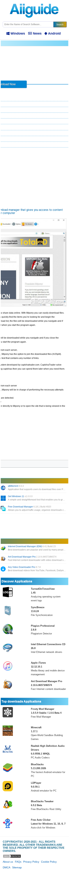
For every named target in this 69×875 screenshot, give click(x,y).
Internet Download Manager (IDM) (32, 546)
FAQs (18, 861)
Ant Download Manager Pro (32, 556)
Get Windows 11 (20, 496)
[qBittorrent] (3, 488)
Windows (17, 33)
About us (8, 861)
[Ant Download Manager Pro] (3, 559)
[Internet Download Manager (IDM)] (3, 549)
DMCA (6, 867)
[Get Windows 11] (3, 499)
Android (54, 33)
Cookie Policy (49, 861)
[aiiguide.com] (34, 1)
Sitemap (17, 867)
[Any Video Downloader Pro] (3, 569)
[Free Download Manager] (3, 509)
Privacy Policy (31, 861)
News (37, 33)
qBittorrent (16, 486)
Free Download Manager (29, 506)
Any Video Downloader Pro (24, 567)
